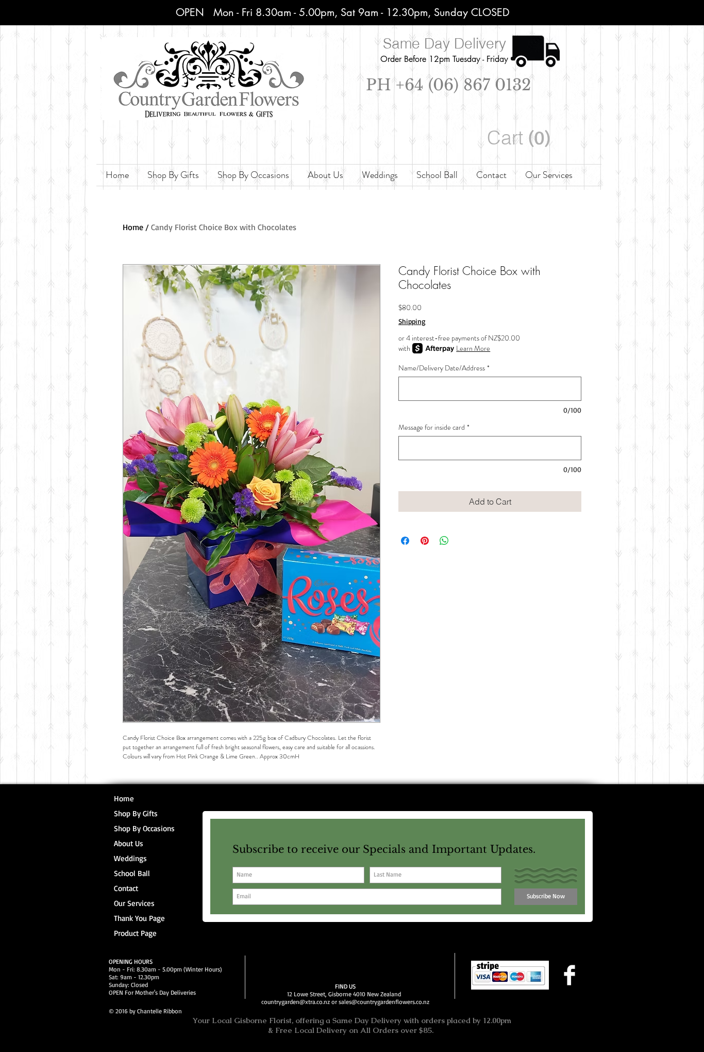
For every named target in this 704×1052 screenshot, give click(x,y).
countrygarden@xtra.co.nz (295, 1002)
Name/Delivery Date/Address (444, 368)
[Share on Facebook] (405, 541)
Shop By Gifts (136, 813)
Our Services (134, 903)
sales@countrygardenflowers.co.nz (384, 1002)
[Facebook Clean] (569, 975)
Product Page (135, 933)
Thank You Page (139, 918)
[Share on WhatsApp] (444, 541)
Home (133, 227)
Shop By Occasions (144, 828)
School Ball (132, 873)
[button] (521, 138)
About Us (128, 843)
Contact (126, 888)
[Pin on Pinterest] (424, 541)
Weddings (130, 858)
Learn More (473, 348)
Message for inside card (434, 427)
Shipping (412, 321)
